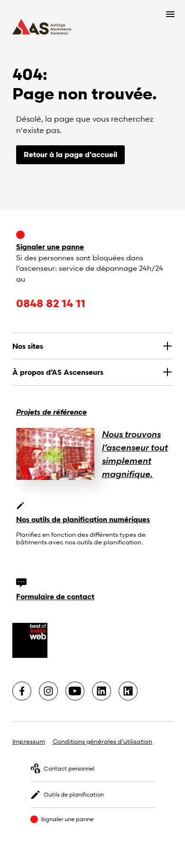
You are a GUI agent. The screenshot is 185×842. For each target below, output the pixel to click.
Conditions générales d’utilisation (102, 741)
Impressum (28, 741)
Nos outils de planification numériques (83, 519)
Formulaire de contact (55, 596)
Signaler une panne (50, 246)
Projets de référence (51, 412)
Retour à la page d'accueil (70, 154)
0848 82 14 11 (50, 303)
